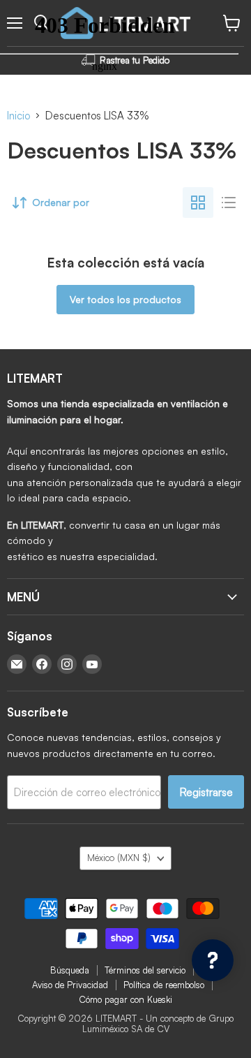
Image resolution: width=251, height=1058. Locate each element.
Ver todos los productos (125, 299)
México (119, 857)
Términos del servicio (145, 970)
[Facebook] (42, 664)
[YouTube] (92, 664)
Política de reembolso (163, 984)
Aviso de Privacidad (70, 984)
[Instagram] (67, 664)
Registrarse (206, 792)
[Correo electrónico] (16, 664)
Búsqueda (69, 970)
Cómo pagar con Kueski (125, 999)
